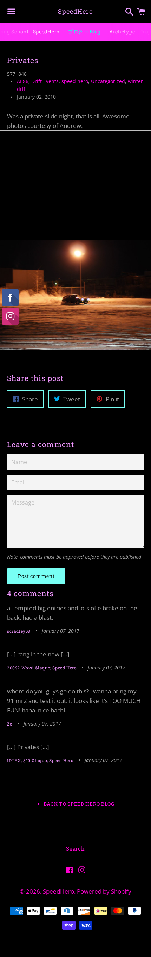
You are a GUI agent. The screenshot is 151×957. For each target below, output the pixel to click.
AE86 (22, 81)
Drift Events (45, 81)
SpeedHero (75, 11)
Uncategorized (108, 81)
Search (75, 848)
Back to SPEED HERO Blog (78, 804)
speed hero (74, 81)
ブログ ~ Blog (84, 31)
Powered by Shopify (104, 891)
